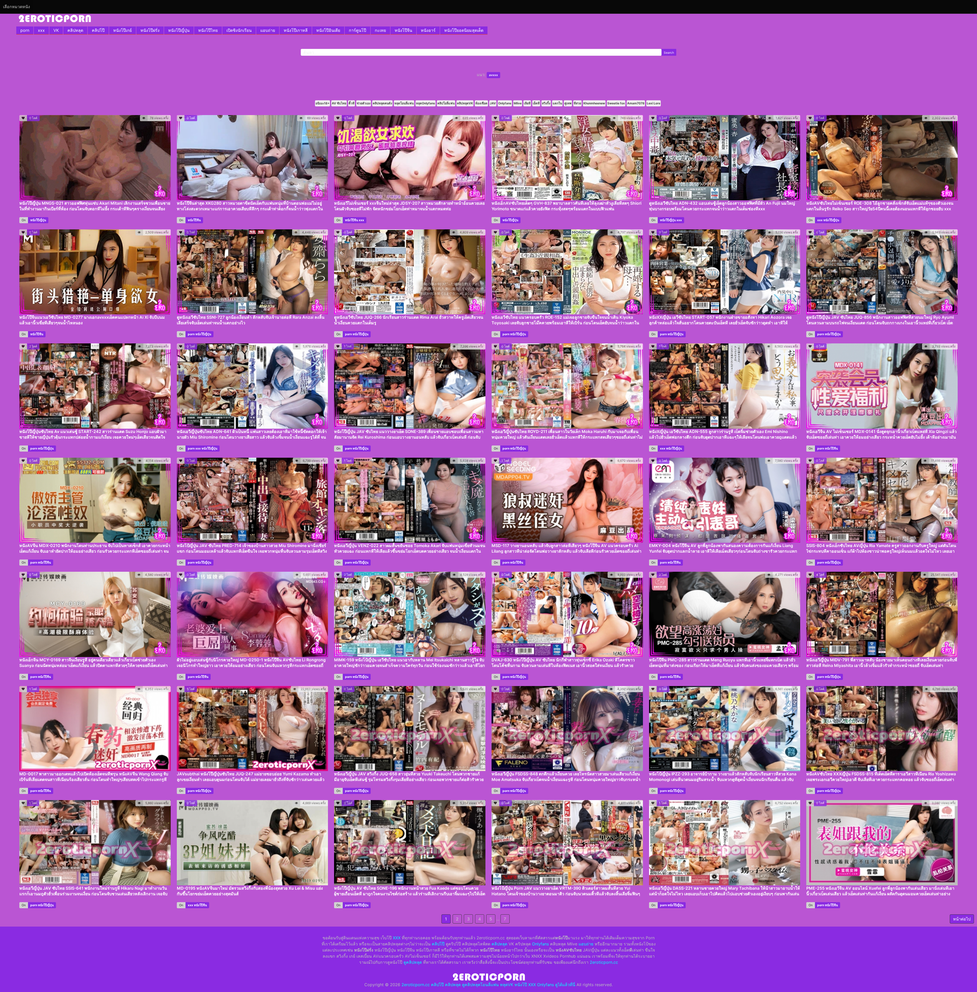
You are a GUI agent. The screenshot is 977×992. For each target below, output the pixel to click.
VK (56, 30)
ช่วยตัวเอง (363, 103)
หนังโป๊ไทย (208, 30)
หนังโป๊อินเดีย (328, 30)
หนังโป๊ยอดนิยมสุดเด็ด (463, 30)
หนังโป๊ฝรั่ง (150, 30)
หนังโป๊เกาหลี (296, 30)
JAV (493, 103)
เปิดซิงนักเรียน (239, 30)
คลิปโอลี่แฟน (446, 103)
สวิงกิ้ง (546, 103)
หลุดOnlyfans (425, 103)
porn (24, 30)
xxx (41, 30)
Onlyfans (504, 103)
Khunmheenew (594, 103)
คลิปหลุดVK (465, 103)
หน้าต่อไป (962, 918)
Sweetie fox (616, 103)
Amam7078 (635, 103)
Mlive (518, 103)
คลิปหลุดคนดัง (382, 103)
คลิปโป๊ (98, 30)
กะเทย (380, 30)
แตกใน (557, 103)
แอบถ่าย (267, 30)
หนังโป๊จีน (403, 30)
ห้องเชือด (481, 103)
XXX (396, 937)
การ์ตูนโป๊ (357, 30)
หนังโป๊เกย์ (122, 30)
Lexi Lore (653, 103)
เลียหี (527, 103)
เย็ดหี (536, 103)
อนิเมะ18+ (322, 103)
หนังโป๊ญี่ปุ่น (179, 30)
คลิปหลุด (75, 30)
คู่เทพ (567, 103)
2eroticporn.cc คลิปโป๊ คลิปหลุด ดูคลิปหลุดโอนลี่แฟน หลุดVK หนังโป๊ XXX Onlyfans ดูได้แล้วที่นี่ (488, 984)
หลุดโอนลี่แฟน (404, 103)
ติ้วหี (351, 103)
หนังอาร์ (428, 30)
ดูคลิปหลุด (413, 962)
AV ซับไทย (339, 103)
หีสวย (577, 103)
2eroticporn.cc (604, 962)
